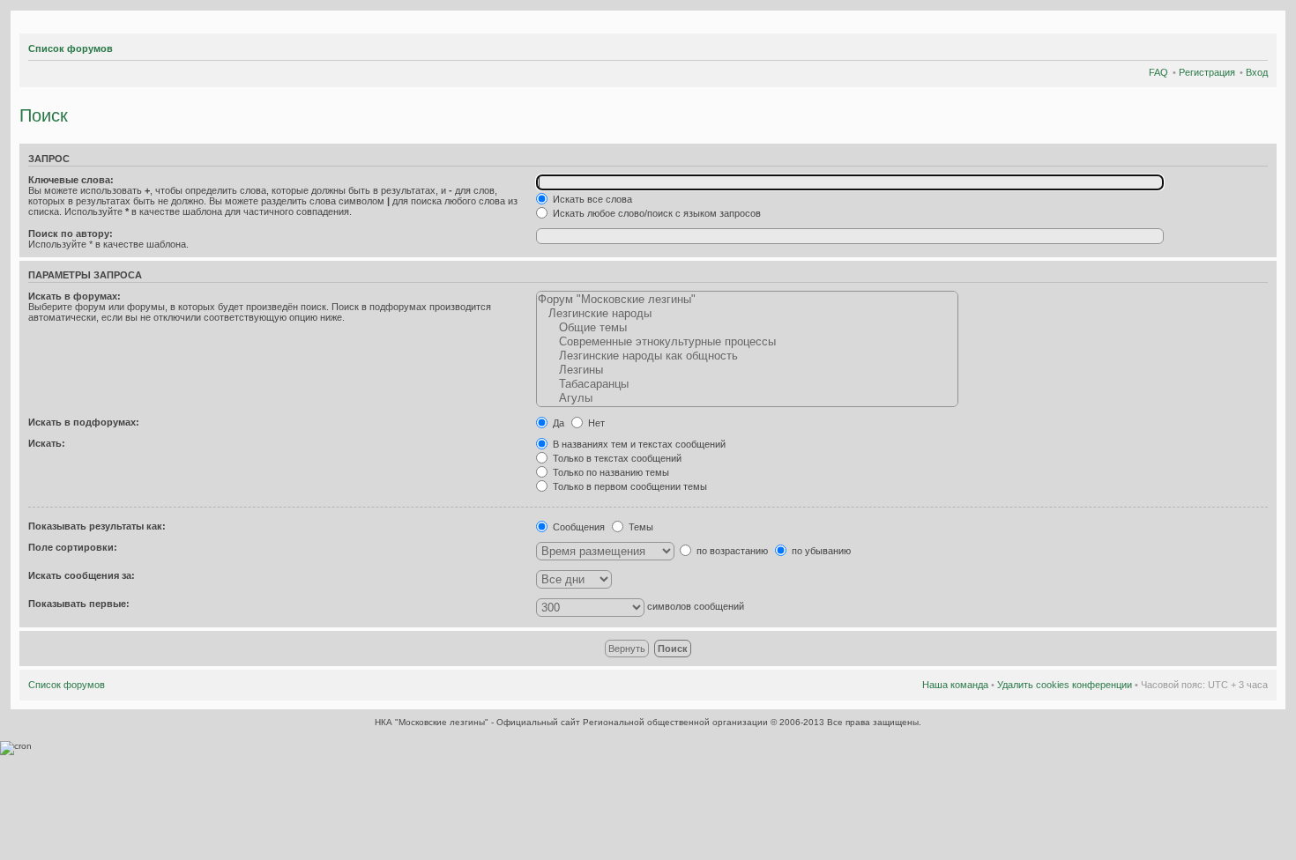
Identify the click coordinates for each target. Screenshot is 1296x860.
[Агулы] (747, 398)
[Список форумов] (24, 24)
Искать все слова (591, 199)
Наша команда (955, 684)
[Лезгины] (747, 370)
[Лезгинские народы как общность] (747, 356)
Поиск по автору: (70, 233)
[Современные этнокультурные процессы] (747, 342)
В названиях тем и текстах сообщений (638, 444)
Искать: (46, 443)
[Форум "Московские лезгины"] (747, 300)
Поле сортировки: (72, 547)
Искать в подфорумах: (83, 422)
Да (557, 423)
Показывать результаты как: (97, 526)
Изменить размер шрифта (1255, 46)
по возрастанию (731, 550)
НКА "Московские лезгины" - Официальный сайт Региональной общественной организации (573, 722)
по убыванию (820, 550)
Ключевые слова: (71, 179)
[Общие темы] (747, 328)
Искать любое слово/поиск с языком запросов (655, 213)
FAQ (1158, 72)
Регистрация (1207, 72)
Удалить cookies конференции (1064, 684)
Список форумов (70, 48)
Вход (1257, 72)
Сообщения (577, 527)
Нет (595, 423)
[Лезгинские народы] (747, 314)
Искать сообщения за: (81, 575)
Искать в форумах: (74, 296)
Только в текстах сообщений (616, 458)
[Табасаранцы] (747, 384)
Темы (639, 527)
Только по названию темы (609, 472)
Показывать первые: (79, 603)
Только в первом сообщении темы (628, 486)
